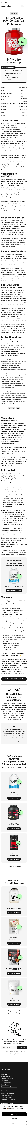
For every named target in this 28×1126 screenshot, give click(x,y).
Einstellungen (14, 1123)
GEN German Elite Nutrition (14, 968)
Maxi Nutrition (14, 937)
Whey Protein (13, 13)
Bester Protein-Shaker (7, 1097)
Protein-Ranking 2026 (7, 554)
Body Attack (14, 823)
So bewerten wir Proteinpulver (9, 1086)
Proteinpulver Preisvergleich (8, 1099)
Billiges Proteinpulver (6, 1076)
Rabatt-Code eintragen (14, 741)
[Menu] (26, 6)
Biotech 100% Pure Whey (7, 1093)
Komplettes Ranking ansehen (14, 866)
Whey (17, 408)
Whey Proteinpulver (14, 1000)
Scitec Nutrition (23, 87)
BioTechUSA (14, 792)
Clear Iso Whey (14, 855)
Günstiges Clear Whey (7, 1078)
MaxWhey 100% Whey (14, 939)
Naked (14, 907)
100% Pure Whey (14, 586)
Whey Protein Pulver (14, 969)
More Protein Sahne (6, 1095)
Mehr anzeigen (14, 1012)
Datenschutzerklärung (8, 1110)
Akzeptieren (14, 1114)
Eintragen (22, 1047)
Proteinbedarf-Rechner (17, 542)
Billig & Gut (11, 408)
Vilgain (14, 998)
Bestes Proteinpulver (6, 1082)
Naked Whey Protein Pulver (14, 908)
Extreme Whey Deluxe (14, 824)
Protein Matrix (5, 1084)
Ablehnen (14, 1118)
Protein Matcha (5, 1080)
